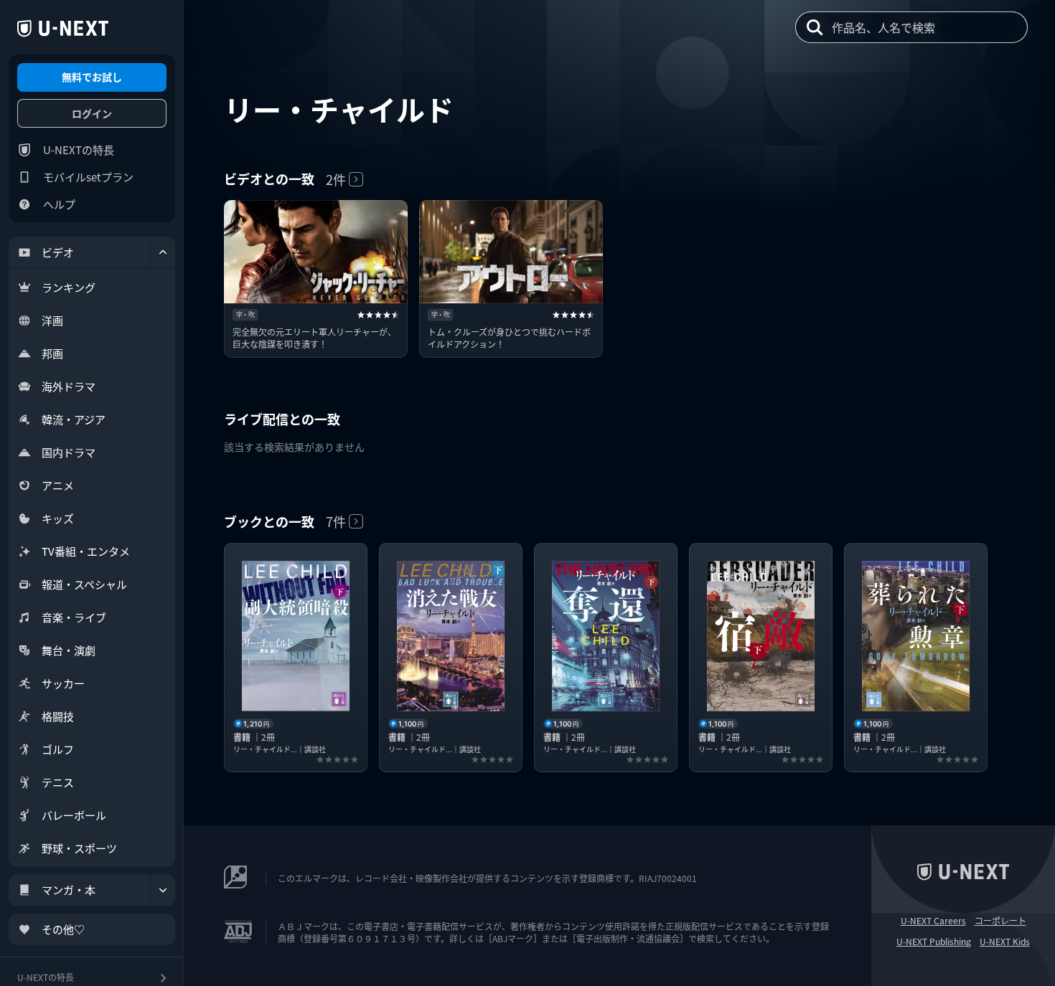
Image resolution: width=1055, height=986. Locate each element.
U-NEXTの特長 (78, 149)
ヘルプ (59, 204)
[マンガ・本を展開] (163, 890)
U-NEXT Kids (1005, 941)
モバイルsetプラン (88, 176)
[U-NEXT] (62, 28)
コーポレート (1000, 920)
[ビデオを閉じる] (163, 252)
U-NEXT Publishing (933, 941)
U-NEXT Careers (933, 920)
